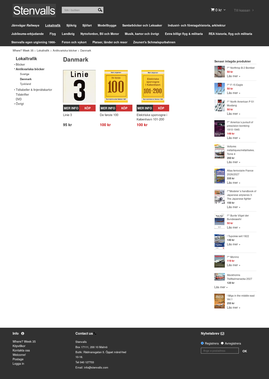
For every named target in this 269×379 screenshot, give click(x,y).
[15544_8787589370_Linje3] (79, 86)
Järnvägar (25, 25)
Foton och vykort (74, 42)
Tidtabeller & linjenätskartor (34, 90)
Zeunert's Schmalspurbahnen (154, 42)
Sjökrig (71, 25)
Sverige (24, 74)
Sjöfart (87, 25)
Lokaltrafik (53, 25)
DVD (19, 99)
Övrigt (20, 104)
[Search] (100, 9)
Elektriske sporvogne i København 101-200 (152, 116)
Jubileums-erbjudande (27, 34)
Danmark (85, 50)
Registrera (212, 343)
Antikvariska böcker (65, 50)
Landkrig (68, 34)
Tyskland (25, 84)
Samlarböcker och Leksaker (142, 25)
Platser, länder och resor (109, 42)
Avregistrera (233, 343)
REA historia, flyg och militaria (230, 34)
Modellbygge (107, 25)
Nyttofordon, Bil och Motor (99, 34)
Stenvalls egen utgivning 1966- (33, 42)
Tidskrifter (22, 94)
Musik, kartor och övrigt (142, 34)
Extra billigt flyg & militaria (184, 34)
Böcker (20, 64)
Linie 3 (67, 114)
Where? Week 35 (23, 50)
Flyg (53, 34)
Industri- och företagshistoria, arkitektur (196, 25)
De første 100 (109, 114)
